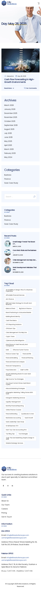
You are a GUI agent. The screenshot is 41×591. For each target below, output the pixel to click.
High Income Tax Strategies (15, 379)
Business (9, 68)
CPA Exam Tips (10, 328)
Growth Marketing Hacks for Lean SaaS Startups (18, 374)
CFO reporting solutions (13, 324)
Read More (8, 88)
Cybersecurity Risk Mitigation (15, 340)
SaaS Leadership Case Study (15, 422)
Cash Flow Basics (11, 320)
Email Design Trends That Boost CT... (24, 243)
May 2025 (8, 141)
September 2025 (11, 125)
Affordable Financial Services (15, 295)
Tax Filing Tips (10, 434)
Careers (4, 509)
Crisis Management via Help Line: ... (25, 260)
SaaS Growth (29, 418)
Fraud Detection (11, 370)
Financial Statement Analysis (15, 362)
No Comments (31, 88)
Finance (7, 179)
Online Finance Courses (13, 410)
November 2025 (10, 117)
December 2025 (10, 113)
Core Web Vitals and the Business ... (24, 251)
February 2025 (10, 153)
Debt (7, 350)
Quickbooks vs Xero (27, 414)
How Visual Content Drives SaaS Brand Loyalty (18, 383)
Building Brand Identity (13, 316)
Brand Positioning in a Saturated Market (18, 312)
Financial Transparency (13, 366)
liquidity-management (13, 402)
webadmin (10, 76)
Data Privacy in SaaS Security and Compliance (16, 345)
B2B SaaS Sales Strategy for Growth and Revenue (18, 303)
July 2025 (8, 133)
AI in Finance (10, 299)
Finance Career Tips (12, 354)
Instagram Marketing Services (15, 398)
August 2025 (9, 129)
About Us (4, 501)
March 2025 (9, 149)
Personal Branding (11, 414)
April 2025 (8, 145)
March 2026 (9, 105)
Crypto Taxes (10, 336)
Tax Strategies (23, 434)
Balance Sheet (10, 308)
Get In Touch (6, 517)
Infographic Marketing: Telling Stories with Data (19, 393)
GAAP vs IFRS (24, 370)
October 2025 (9, 121)
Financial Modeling (12, 358)
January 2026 (9, 109)
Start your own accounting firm (16, 430)
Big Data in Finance (25, 308)
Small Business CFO (12, 426)
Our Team (5, 505)
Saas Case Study (11, 183)
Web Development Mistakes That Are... (25, 268)
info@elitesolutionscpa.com (17, 535)
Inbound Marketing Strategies (15, 388)
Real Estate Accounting (13, 418)
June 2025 (8, 137)
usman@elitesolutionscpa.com (14, 538)
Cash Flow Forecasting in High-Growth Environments (19, 81)
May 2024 (8, 157)
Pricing (4, 513)
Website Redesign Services (14, 443)
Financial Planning (27, 358)
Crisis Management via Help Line (16, 332)
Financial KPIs (27, 354)
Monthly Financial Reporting (15, 406)
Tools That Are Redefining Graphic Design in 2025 (20, 438)
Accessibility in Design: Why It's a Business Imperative (19, 290)
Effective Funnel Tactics (21, 350)
